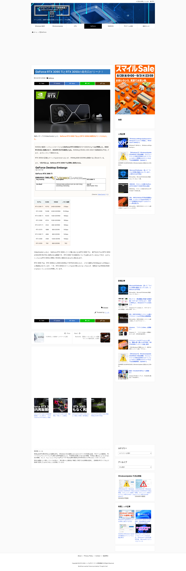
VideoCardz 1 (102, 194)
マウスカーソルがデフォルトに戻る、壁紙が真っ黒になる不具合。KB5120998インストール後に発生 (140, 342)
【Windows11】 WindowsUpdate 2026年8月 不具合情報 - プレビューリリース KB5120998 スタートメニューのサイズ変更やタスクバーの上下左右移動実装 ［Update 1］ (140, 156)
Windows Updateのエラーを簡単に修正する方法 (126, 520)
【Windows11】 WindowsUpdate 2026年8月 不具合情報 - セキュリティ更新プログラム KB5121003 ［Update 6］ (126, 492)
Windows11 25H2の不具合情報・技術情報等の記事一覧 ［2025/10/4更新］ (143, 521)
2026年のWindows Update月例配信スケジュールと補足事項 (126, 535)
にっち (107, 312)
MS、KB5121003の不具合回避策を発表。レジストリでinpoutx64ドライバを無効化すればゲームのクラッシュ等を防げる (140, 200)
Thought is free (103, 566)
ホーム (35, 32)
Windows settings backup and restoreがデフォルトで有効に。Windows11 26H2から (140, 140)
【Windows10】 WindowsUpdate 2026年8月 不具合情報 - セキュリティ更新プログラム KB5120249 (143, 491)
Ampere (105, 307)
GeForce (43, 32)
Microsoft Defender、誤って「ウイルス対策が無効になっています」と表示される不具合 (140, 172)
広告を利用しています (143, 1)
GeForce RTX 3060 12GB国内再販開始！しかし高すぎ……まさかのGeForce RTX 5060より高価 (42, 415)
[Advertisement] (93, 49)
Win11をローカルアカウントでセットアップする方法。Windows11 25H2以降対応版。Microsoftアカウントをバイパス (143, 537)
